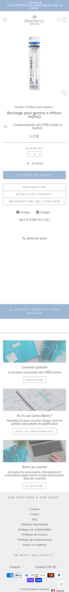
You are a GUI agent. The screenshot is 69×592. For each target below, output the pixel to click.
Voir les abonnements (34, 431)
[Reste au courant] (34, 451)
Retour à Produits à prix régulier (37, 311)
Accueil (19, 106)
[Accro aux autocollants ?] (34, 400)
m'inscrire (34, 485)
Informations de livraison (34, 201)
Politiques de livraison (34, 534)
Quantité (34, 148)
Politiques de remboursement (35, 539)
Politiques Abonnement (34, 524)
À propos (34, 509)
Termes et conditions (34, 544)
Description (34, 187)
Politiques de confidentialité (34, 529)
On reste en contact (33, 555)
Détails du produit (34, 194)
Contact (34, 514)
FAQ (34, 519)
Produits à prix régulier (39, 106)
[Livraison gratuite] (34, 351)
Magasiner (34, 379)
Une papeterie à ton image (33, 497)
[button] (60, 590)
